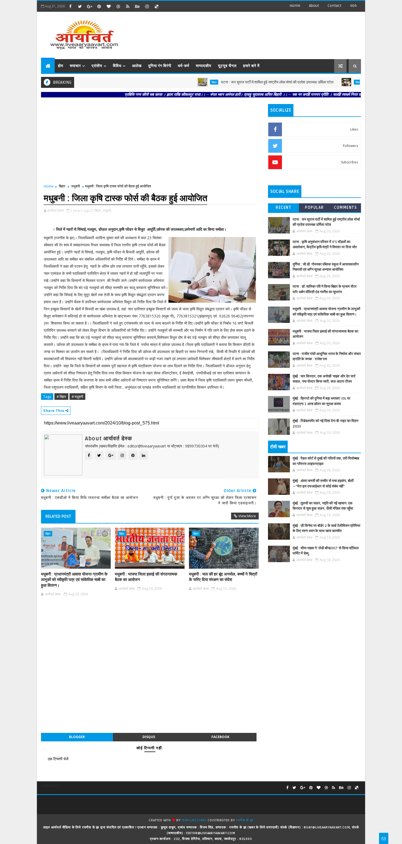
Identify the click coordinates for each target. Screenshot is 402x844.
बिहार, (98, 210)
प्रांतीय (97, 65)
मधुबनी (75, 186)
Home (295, 5)
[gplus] (89, 6)
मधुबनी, (107, 210)
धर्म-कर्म (183, 65)
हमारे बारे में (251, 65)
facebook (220, 737)
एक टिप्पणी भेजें (58, 758)
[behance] (137, 6)
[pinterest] (99, 6)
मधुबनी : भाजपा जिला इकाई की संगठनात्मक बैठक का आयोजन (146, 577)
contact (334, 5)
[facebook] (70, 6)
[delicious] (156, 6)
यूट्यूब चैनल (227, 65)
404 (353, 5)
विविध (117, 65)
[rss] (128, 6)
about (314, 5)
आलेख (137, 65)
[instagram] (147, 6)
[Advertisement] (260, 33)
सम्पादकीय (203, 65)
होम (60, 65)
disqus (148, 737)
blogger (77, 737)
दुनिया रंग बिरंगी (159, 65)
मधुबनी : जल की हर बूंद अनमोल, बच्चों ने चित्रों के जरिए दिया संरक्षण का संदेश (223, 577)
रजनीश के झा (244, 820)
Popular (314, 207)
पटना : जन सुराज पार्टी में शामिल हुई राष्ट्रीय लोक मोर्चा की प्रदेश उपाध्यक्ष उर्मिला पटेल (258, 82)
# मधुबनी (77, 396)
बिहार (195, 82)
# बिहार (61, 396)
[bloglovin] (108, 6)
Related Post (58, 516)
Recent (283, 207)
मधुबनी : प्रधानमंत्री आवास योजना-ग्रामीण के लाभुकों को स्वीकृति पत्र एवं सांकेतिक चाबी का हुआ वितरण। (74, 580)
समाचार (75, 65)
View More (247, 515)
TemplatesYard (194, 820)
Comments (345, 207)
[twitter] (80, 6)
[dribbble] (118, 6)
